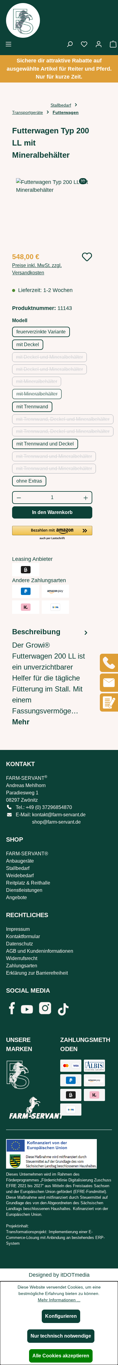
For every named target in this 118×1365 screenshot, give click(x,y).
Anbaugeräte (20, 861)
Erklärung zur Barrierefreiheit (37, 973)
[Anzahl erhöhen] (86, 497)
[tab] (50, 677)
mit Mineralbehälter (38, 382)
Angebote (16, 897)
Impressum (18, 929)
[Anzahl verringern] (18, 497)
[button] (52, 533)
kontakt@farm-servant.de (59, 814)
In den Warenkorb (52, 512)
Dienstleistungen (24, 890)
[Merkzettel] (84, 44)
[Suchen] (69, 44)
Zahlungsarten (21, 965)
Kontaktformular (23, 936)
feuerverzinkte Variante (41, 331)
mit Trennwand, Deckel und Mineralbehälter (64, 420)
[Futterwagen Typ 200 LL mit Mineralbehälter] (52, 212)
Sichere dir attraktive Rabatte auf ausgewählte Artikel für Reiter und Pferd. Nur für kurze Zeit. (59, 69)
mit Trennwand (32, 406)
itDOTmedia (75, 1275)
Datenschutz (19, 943)
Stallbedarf (17, 868)
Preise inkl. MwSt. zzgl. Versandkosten (37, 269)
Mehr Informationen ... (59, 1299)
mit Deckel (27, 344)
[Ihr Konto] (98, 44)
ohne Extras (29, 481)
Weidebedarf (20, 875)
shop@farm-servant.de (56, 822)
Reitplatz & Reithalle (28, 882)
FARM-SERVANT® (27, 853)
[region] (52, 212)
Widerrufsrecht (21, 958)
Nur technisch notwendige (61, 1336)
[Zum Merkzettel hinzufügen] (87, 257)
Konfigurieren (61, 1316)
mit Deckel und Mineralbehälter (51, 358)
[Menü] (8, 44)
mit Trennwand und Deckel (45, 443)
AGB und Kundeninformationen (39, 951)
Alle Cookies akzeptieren (60, 1355)
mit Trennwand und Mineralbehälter (56, 457)
